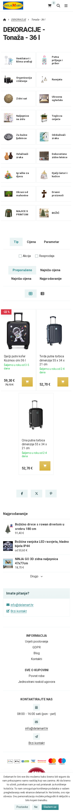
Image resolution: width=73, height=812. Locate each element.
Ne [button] (36, 806)
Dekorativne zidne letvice (59, 156)
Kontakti (36, 659)
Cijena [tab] (31, 242)
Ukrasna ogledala (57, 98)
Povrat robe (37, 676)
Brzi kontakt (19, 611)
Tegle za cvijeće (57, 117)
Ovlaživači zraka (22, 156)
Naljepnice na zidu (22, 117)
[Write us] (36, 736)
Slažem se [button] (50, 806)
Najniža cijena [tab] (50, 270)
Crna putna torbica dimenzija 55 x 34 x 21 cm (34, 444)
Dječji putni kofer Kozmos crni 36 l (15, 358)
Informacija (36, 635)
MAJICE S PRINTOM (22, 213)
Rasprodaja (46, 256)
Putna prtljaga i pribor (57, 60)
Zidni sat (21, 98)
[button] (27, 382)
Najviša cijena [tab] (21, 279)
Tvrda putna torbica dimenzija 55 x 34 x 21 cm (52, 360)
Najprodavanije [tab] (51, 279)
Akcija (27, 256)
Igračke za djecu (22, 175)
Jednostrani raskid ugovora (36, 682)
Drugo (34, 576)
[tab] (31, 293)
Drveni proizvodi (58, 194)
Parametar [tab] (51, 242)
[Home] (13, 5)
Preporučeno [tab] (22, 270)
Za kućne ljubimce (21, 136)
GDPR (37, 647)
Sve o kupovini (36, 670)
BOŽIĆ (55, 212)
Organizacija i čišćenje (24, 79)
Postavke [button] (22, 806)
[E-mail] (36, 721)
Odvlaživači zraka (59, 136)
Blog (36, 653)
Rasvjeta (57, 79)
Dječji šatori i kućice (60, 175)
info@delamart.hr (22, 605)
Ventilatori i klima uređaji (24, 60)
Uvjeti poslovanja (36, 641)
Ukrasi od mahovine (22, 194)
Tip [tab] (16, 242)
